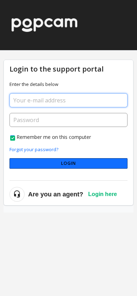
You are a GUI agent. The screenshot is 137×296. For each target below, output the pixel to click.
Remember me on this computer (54, 137)
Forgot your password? (33, 149)
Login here (102, 194)
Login (68, 163)
